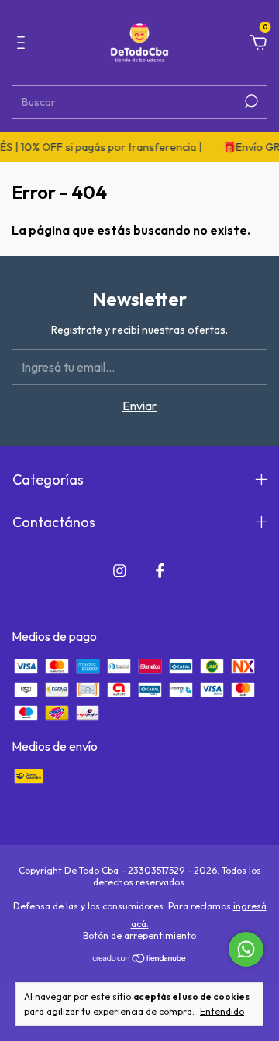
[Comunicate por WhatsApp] (246, 949)
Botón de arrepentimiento (139, 935)
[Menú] (24, 43)
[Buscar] (250, 101)
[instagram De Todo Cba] (119, 570)
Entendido (222, 1011)
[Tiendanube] (139, 959)
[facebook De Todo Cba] (160, 570)
